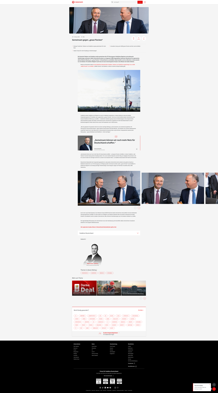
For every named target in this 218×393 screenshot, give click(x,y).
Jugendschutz (100, 321)
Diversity (77, 318)
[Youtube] (108, 387)
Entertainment (92, 318)
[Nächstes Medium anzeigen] (139, 208)
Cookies (129, 346)
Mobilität (130, 321)
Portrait (75, 349)
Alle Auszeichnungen (108, 375)
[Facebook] (110, 387)
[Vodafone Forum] (117, 387)
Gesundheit (124, 318)
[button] (109, 91)
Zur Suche (140, 310)
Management (76, 351)
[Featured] (115, 387)
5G (75, 315)
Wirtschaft (104, 328)
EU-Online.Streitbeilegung (132, 360)
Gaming (108, 318)
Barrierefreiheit (130, 390)
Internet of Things (95, 353)
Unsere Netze (94, 346)
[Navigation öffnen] (145, 2)
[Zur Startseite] (77, 2)
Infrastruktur (78, 321)
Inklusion (111, 348)
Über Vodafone (76, 346)
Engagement (112, 353)
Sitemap (129, 359)
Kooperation (114, 321)
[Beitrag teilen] (214, 384)
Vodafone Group (76, 359)
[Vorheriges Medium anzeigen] (135, 208)
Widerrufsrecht (130, 357)
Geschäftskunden (131, 366)
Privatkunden (130, 363)
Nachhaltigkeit (112, 351)
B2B (100, 315)
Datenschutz (126, 315)
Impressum (130, 351)
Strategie (75, 353)
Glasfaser (132, 318)
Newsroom (75, 348)
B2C (105, 315)
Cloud (118, 315)
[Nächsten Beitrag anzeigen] (144, 298)
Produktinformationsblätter (120, 390)
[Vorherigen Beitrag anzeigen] (141, 298)
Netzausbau (138, 321)
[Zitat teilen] (137, 149)
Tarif (81, 328)
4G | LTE (93, 351)
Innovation (87, 321)
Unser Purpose (112, 346)
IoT (93, 321)
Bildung (111, 315)
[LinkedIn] (105, 387)
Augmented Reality (92, 315)
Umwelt (87, 328)
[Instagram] (100, 387)
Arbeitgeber (82, 315)
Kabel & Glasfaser (95, 355)
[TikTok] (103, 387)
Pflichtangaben (130, 353)
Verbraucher (95, 328)
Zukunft (111, 328)
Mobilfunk (123, 321)
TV (75, 328)
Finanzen (100, 318)
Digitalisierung (135, 315)
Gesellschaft (115, 318)
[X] (112, 387)
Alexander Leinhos (92, 263)
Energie (84, 318)
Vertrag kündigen (109, 390)
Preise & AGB (130, 355)
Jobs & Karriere (76, 357)
